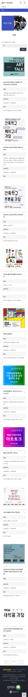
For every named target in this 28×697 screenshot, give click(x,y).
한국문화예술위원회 (3, 3)
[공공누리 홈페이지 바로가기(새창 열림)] (11, 686)
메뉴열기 (24, 2)
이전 (9, 662)
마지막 (22, 662)
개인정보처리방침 (7, 669)
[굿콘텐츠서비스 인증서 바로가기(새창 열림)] (14, 691)
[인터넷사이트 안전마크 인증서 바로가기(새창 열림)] (18, 685)
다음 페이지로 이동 (19, 662)
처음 (5, 662)
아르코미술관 (9, 3)
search (20, 2)
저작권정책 (14, 669)
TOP (24, 695)
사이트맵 (19, 671)
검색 (23, 49)
